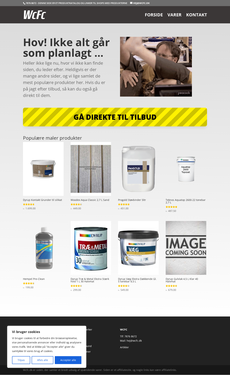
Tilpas (21, 360)
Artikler (124, 347)
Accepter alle (68, 360)
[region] (46, 347)
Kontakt (196, 15)
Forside (154, 15)
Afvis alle (42, 360)
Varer (174, 15)
